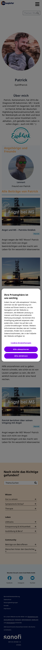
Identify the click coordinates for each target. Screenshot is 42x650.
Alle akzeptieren (21, 349)
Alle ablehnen (21, 356)
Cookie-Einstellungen (21, 343)
